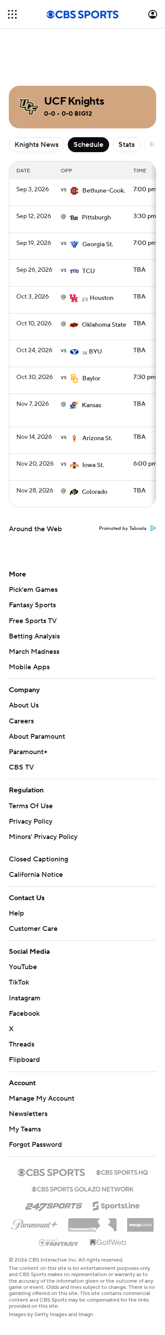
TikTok (19, 982)
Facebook (24, 1013)
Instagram (24, 998)
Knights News (37, 144)
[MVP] (140, 1221)
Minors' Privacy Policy (43, 836)
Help (16, 913)
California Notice (36, 874)
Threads (21, 1044)
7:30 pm (144, 377)
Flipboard (24, 1059)
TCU (88, 271)
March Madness (34, 651)
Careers (21, 721)
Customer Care (33, 928)
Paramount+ (28, 752)
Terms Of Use (31, 806)
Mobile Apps (29, 667)
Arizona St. (97, 438)
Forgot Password (35, 1144)
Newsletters (28, 1113)
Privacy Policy (30, 821)
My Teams (25, 1129)
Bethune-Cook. (103, 191)
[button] (12, 14)
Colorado (94, 492)
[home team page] (74, 190)
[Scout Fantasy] (59, 1242)
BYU (95, 352)
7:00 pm (145, 189)
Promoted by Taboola (123, 528)
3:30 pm (144, 216)
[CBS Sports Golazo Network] (83, 1188)
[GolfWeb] (108, 1242)
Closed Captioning (38, 859)
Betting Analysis (34, 636)
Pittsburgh (96, 218)
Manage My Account (41, 1098)
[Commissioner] (92, 1221)
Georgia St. (97, 244)
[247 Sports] (53, 1204)
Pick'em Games (33, 589)
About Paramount (37, 736)
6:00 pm (145, 464)
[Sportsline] (116, 1204)
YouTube (23, 967)
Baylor (91, 379)
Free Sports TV (33, 620)
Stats (126, 144)
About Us (24, 705)
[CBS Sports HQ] (122, 1171)
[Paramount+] (34, 1222)
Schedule (88, 144)
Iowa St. (93, 465)
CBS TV (21, 767)
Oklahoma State (104, 325)
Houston (102, 298)
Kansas (91, 405)
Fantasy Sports (32, 605)
